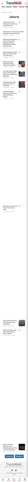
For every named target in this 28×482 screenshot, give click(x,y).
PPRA (16, 466)
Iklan (13, 466)
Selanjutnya (19, 456)
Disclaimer (21, 466)
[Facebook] (12, 470)
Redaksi (6, 466)
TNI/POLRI (21, 7)
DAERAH (15, 7)
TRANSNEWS (4, 12)
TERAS (3, 7)
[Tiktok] (16, 470)
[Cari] (25, 3)
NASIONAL (9, 7)
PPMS (10, 466)
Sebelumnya (9, 456)
